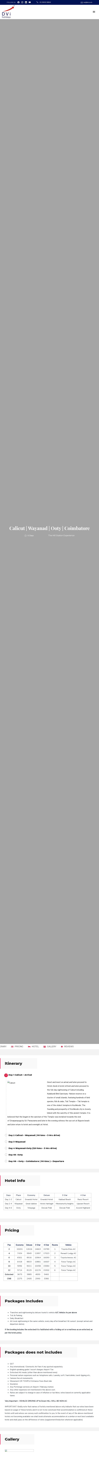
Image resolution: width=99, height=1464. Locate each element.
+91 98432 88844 (45, 2)
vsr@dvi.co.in (87, 2)
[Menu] (55, 12)
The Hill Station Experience (61, 535)
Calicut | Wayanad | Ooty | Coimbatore (49, 528)
